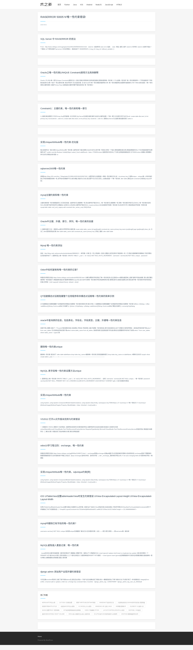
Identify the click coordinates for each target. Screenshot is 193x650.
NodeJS (99, 5)
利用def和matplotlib (49, 606)
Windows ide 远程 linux (103, 606)
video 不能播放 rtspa (92, 610)
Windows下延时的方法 (106, 602)
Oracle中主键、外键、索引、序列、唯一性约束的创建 (66, 221)
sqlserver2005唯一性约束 (52, 168)
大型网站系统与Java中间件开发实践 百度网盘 (131, 602)
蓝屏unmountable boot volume (53, 614)
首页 (59, 5)
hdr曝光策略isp (121, 606)
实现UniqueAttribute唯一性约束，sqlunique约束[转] (65, 472)
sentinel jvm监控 (134, 610)
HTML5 (119, 5)
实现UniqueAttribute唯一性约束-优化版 (59, 142)
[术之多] (46, 4)
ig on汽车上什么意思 (85, 606)
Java (75, 5)
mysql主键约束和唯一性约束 (54, 195)
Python (67, 5)
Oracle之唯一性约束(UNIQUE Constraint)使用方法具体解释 (69, 72)
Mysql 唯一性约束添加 (51, 245)
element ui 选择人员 (137, 606)
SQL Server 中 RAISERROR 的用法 (58, 39)
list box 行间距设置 (65, 602)
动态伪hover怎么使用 (67, 606)
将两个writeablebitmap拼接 (85, 602)
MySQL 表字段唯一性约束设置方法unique (60, 371)
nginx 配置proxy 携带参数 (50, 610)
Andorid (89, 5)
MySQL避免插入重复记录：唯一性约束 (59, 545)
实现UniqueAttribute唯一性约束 (55, 395)
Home (40, 636)
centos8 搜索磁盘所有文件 (129, 614)
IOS (81, 5)
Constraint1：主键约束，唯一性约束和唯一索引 (63, 108)
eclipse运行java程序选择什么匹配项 (105, 614)
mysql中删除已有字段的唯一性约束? (58, 523)
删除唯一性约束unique (51, 346)
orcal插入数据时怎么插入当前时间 (79, 614)
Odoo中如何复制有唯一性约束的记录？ (59, 269)
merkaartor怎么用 (48, 602)
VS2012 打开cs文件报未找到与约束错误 (60, 419)
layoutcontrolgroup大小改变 (113, 610)
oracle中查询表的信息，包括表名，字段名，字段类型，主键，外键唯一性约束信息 (81, 320)
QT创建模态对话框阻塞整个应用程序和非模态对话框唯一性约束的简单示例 (77, 296)
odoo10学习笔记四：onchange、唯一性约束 (62, 445)
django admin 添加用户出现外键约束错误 (60, 571)
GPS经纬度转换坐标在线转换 (72, 610)
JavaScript (109, 5)
